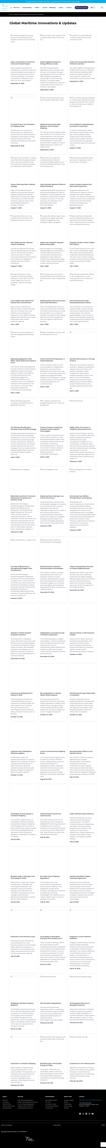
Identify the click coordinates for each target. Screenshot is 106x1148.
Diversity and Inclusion (9, 1106)
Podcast (66, 1108)
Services (16, 7)
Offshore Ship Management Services (28, 1102)
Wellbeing (52, 7)
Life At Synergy (68, 1106)
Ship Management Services (25, 1108)
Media (37, 7)
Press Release (67, 1104)
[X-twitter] (83, 1114)
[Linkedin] (86, 1114)
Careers (45, 7)
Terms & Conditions (6, 1125)
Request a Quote (81, 7)
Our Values (6, 1102)
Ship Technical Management (25, 1100)
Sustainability (27, 7)
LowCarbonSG (49, 1108)
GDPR (103, 1125)
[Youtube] (92, 1114)
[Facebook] (80, 1114)
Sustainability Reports (51, 1100)
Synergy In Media (68, 1100)
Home (11, 14)
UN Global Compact (50, 1104)
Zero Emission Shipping (51, 1106)
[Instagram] (89, 1114)
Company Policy (7, 1108)
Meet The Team (7, 1104)
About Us (5, 1100)
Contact (69, 7)
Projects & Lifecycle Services (25, 1106)
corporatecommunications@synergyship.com (91, 1100)
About (61, 7)
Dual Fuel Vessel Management (26, 1104)
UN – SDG (48, 1102)
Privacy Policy (57, 1125)
